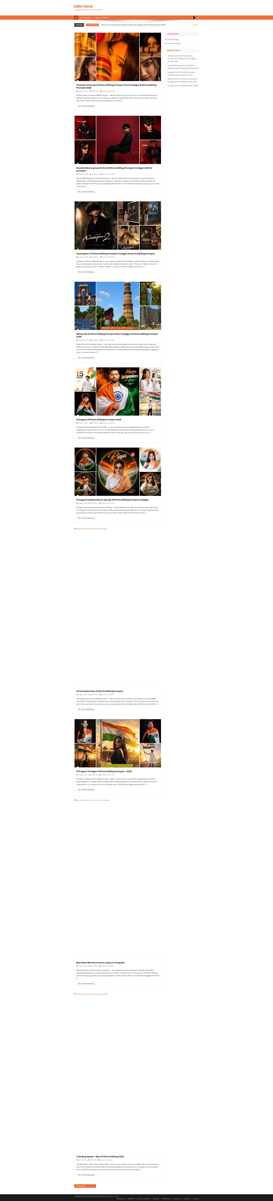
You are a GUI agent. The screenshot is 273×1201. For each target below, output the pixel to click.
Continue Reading (87, 106)
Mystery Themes (114, 1196)
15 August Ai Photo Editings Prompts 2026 (98, 419)
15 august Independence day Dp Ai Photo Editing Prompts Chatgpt (112, 499)
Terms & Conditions (143, 1199)
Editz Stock (83, 6)
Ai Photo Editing (85, 18)
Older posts (81, 1186)
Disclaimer (131, 1199)
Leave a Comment (108, 91)
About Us (196, 1199)
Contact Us (176, 1199)
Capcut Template (101, 18)
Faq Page (156, 1199)
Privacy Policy (120, 1199)
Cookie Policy (166, 1199)
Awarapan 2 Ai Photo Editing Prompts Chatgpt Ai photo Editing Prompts (115, 253)
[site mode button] (193, 18)
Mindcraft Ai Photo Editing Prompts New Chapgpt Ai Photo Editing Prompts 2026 (117, 335)
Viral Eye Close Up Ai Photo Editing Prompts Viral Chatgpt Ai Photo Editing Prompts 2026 (116, 86)
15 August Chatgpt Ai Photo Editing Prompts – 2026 (104, 771)
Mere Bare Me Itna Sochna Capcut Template (100, 962)
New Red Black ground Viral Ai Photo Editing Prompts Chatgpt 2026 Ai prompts (130, 25)
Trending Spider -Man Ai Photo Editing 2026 (100, 1156)
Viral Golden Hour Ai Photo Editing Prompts (99, 691)
